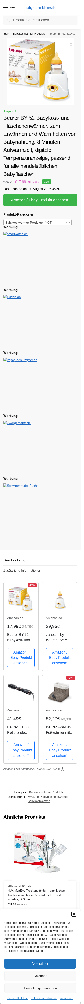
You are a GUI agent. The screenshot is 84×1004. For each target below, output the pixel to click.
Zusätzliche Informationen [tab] (22, 570)
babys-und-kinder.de (40, 8)
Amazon (33, 796)
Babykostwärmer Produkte (29, 33)
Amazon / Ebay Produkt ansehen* (40, 200)
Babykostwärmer (39, 801)
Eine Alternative (19, 886)
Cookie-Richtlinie (17, 998)
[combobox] (37, 222)
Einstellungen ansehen (40, 988)
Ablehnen (40, 976)
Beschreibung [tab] (14, 560)
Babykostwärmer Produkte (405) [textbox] (36, 222)
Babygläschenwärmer (54, 796)
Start (6, 33)
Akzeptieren (40, 963)
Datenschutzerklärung (44, 998)
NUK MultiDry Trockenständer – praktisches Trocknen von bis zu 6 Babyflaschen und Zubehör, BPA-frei (36, 895)
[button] (74, 914)
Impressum (66, 998)
